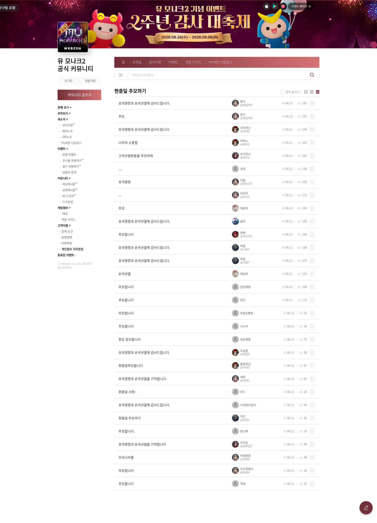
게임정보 (63, 208)
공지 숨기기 (293, 92)
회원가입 (90, 80)
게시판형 (317, 92)
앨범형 (312, 92)
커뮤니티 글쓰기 (79, 94)
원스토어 (283, 6)
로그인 (68, 80)
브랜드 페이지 (299, 6)
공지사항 (155, 62)
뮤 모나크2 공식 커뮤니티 (75, 64)
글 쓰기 (366, 507)
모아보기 (63, 113)
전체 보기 (63, 107)
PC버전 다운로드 (220, 62)
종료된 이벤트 (66, 255)
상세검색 (121, 75)
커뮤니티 (63, 178)
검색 (312, 75)
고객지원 (63, 225)
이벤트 (61, 148)
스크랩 (312, 103)
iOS (266, 6)
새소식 (61, 119)
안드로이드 (275, 6)
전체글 (137, 62)
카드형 (306, 92)
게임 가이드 (193, 62)
